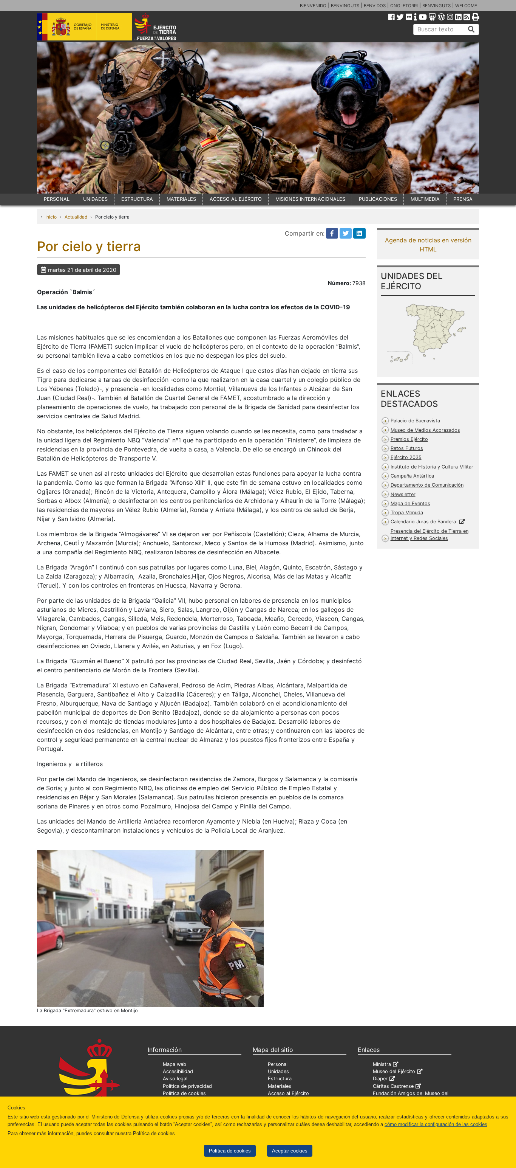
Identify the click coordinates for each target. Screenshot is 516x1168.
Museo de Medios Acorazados (425, 430)
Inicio (51, 217)
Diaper (380, 1078)
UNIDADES (95, 199)
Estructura (280, 1078)
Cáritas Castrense (393, 1086)
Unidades (278, 1071)
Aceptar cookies (289, 1151)
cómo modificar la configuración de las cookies (436, 1124)
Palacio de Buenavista (415, 420)
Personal (277, 1064)
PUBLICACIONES (378, 199)
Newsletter (403, 494)
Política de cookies (230, 1151)
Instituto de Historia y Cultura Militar (432, 467)
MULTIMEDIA (425, 199)
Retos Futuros (407, 448)
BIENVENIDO (313, 5)
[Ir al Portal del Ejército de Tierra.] (164, 26)
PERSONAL (57, 199)
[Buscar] (471, 29)
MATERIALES (181, 199)
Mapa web (174, 1064)
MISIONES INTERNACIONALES (310, 199)
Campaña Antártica (412, 476)
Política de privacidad (187, 1086)
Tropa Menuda (407, 512)
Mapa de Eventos (410, 503)
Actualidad (76, 217)
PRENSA (463, 199)
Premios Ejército (409, 439)
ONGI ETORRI (404, 5)
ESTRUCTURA (137, 199)
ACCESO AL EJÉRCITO (236, 199)
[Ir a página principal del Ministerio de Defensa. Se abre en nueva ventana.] (84, 26)
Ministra (382, 1064)
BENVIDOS (375, 5)
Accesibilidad (178, 1071)
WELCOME (466, 5)
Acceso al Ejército (288, 1093)
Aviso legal (175, 1078)
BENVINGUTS (345, 5)
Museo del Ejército (394, 1071)
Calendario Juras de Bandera (424, 521)
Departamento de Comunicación (427, 485)
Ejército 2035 (406, 457)
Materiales (279, 1086)
